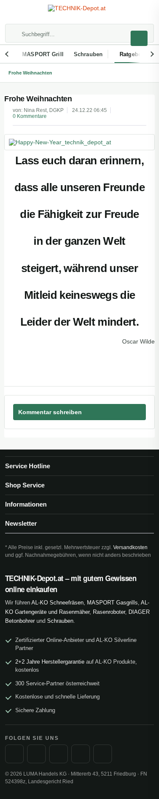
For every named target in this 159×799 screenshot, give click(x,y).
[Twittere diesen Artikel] (133, 367)
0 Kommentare (30, 116)
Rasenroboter (109, 612)
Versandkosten (130, 547)
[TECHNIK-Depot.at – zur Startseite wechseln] (80, 12)
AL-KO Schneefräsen (57, 602)
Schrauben (60, 621)
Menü (14, 12)
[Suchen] (139, 38)
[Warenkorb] (144, 12)
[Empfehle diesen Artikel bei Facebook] (148, 367)
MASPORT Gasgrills (112, 602)
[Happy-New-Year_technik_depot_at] (79, 142)
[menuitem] (14, 12)
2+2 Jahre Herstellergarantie (49, 662)
